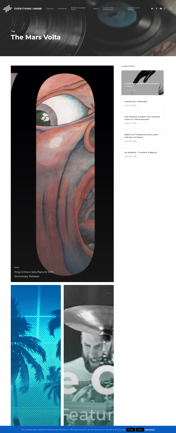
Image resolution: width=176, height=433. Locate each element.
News (16, 267)
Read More (150, 429)
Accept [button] (131, 430)
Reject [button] (140, 430)
